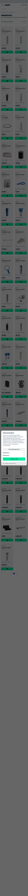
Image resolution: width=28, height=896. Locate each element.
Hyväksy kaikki (14, 459)
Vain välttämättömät (14, 449)
